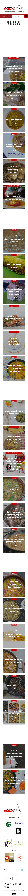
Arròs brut (14, 489)
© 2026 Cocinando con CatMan (12, 870)
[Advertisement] (14, 42)
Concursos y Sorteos (16, 452)
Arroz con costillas (14, 120)
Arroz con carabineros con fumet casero (14, 584)
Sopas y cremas (16, 185)
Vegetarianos (16, 57)
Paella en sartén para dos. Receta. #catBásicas (14, 368)
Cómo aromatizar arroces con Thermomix (14, 291)
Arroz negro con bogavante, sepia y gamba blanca (14, 515)
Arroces (11, 57)
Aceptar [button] (14, 894)
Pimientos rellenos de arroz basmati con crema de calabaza (14, 196)
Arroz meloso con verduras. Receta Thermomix (14, 68)
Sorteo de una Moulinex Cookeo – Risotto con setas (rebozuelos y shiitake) (14, 463)
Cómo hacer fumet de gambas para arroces (14, 756)
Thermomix (16, 306)
